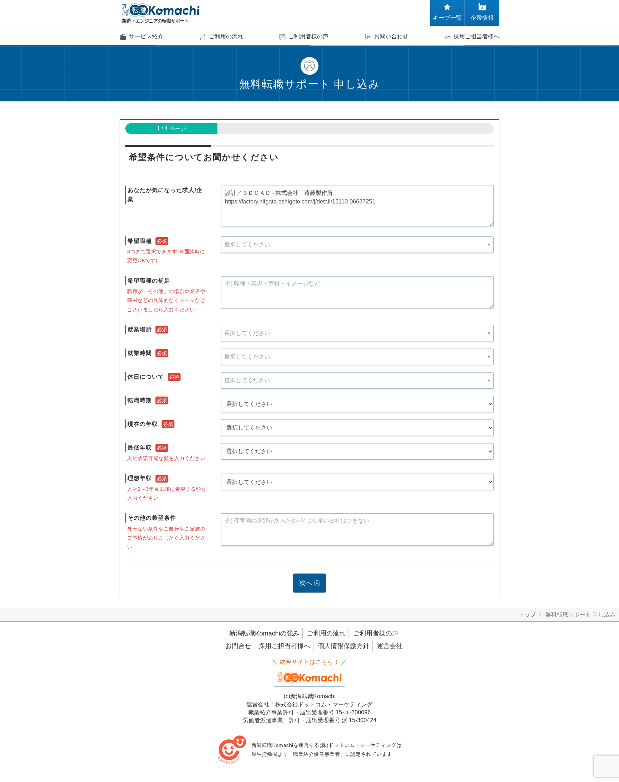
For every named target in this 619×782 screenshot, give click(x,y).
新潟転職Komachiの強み (264, 633)
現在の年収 (143, 424)
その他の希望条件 (152, 518)
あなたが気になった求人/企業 (165, 194)
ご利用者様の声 (375, 633)
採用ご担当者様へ (284, 645)
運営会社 (390, 645)
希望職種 (140, 241)
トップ (527, 614)
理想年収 (140, 478)
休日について (146, 377)
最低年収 (140, 448)
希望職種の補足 (149, 281)
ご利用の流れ (326, 633)
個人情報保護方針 (343, 645)
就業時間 (140, 353)
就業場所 (140, 329)
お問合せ (238, 645)
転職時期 (140, 400)
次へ (305, 582)
